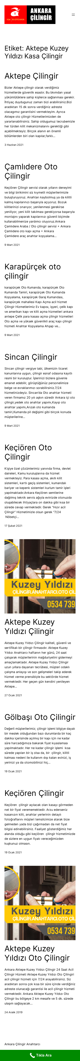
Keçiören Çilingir (34, 793)
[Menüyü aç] (73, 14)
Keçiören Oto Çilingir (28, 452)
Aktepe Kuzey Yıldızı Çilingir (29, 626)
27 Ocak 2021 (13, 695)
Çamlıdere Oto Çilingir (30, 171)
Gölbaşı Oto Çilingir (40, 717)
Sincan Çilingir (30, 357)
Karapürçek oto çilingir (32, 271)
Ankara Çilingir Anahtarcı (22, 1044)
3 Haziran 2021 (13, 144)
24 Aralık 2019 (13, 1012)
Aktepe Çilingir (31, 75)
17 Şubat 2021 (13, 525)
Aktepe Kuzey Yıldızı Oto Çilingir (37, 953)
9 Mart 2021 (12, 244)
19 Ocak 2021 (13, 771)
